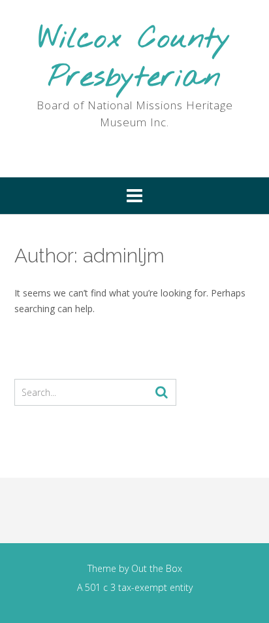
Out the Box (156, 568)
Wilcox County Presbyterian (134, 58)
